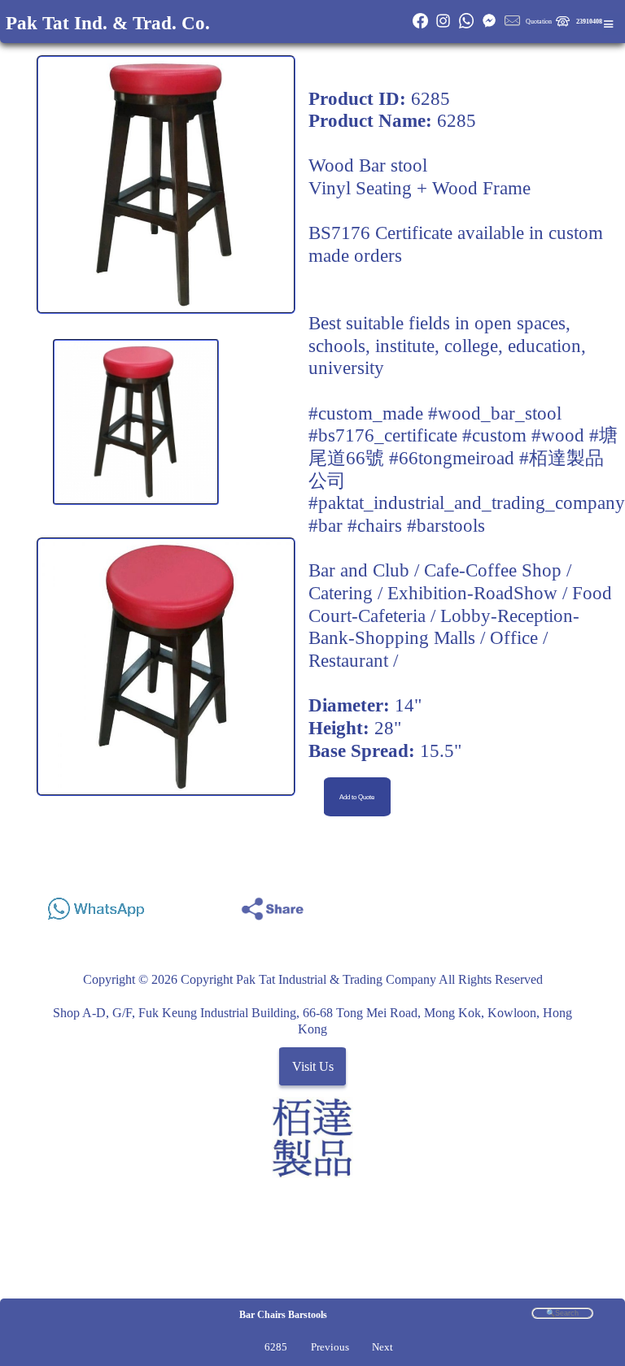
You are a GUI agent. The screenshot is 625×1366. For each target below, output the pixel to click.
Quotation (539, 21)
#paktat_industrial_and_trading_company (466, 502)
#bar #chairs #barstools (396, 525)
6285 (275, 1347)
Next (382, 1347)
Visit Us (313, 1066)
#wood (557, 435)
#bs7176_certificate (382, 435)
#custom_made (365, 413)
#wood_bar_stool (495, 413)
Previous (330, 1347)
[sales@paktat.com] (511, 26)
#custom (494, 435)
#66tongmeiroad (451, 457)
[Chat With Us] (489, 26)
